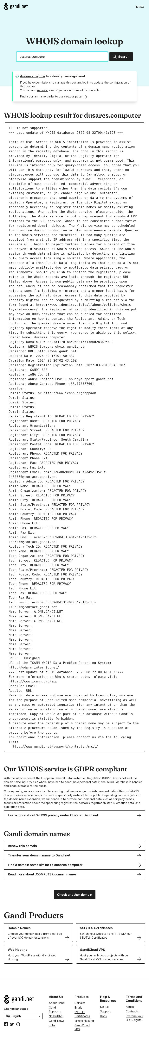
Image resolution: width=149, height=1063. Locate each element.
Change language (16, 1008)
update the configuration (110, 82)
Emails (78, 1007)
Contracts (132, 1011)
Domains (79, 1002)
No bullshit (55, 1016)
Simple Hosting (84, 1020)
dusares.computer (32, 76)
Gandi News (56, 1020)
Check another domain (74, 895)
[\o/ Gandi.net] (23, 999)
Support (105, 1011)
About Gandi (57, 1002)
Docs (103, 1016)
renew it (42, 90)
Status (104, 1006)
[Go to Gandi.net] (16, 6)
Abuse (130, 1006)
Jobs (52, 1025)
